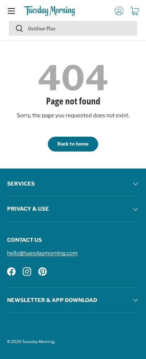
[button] (134, 11)
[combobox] (73, 28)
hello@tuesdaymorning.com (42, 253)
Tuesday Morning (38, 341)
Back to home (73, 144)
